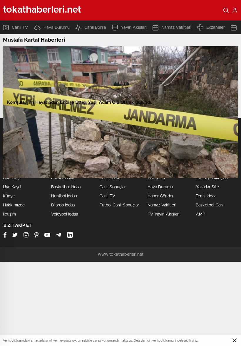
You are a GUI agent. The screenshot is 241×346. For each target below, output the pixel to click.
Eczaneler (215, 28)
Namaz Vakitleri (176, 28)
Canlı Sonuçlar (112, 187)
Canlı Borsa (95, 28)
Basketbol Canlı (210, 205)
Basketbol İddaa (66, 187)
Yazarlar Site (207, 187)
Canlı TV (20, 28)
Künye (9, 196)
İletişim (9, 214)
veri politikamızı (163, 340)
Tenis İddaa (206, 196)
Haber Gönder (161, 196)
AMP (200, 214)
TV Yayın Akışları (164, 214)
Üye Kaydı (12, 187)
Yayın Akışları (134, 28)
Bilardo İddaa (63, 205)
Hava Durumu (56, 28)
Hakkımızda (13, 205)
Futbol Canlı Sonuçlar (119, 205)
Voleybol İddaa (64, 214)
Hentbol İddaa (64, 196)
